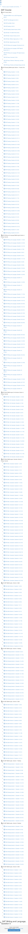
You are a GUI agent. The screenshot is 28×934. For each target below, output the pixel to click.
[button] (1, 1)
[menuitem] (1, 3)
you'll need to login (19, 928)
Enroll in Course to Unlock (14, 930)
